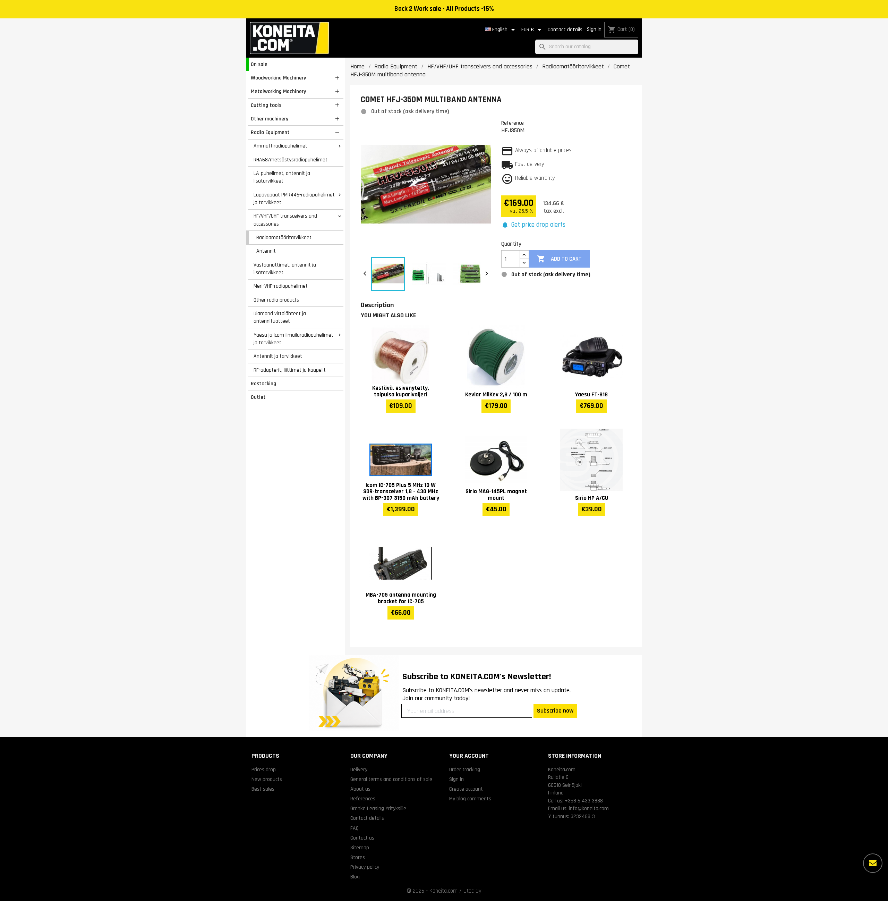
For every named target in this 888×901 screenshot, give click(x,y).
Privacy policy (364, 867)
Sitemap (359, 847)
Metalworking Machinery (278, 91)
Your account (469, 756)
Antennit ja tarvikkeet (278, 356)
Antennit (266, 250)
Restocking (263, 383)
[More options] (872, 863)
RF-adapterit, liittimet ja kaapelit (290, 370)
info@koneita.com (589, 808)
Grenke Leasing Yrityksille (378, 808)
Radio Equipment (270, 132)
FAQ (354, 828)
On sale (259, 64)
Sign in (594, 29)
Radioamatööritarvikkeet (283, 237)
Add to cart (559, 259)
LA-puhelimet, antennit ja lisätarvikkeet (282, 177)
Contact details (565, 29)
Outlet (258, 397)
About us (360, 788)
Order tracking (464, 769)
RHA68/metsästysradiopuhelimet (290, 159)
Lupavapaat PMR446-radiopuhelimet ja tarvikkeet (294, 198)
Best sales (262, 788)
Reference (512, 122)
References (362, 798)
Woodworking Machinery (278, 77)
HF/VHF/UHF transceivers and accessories (285, 219)
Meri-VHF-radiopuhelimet (281, 286)
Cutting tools (266, 105)
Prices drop (263, 769)
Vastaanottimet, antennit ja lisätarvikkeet (285, 268)
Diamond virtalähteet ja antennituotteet (280, 317)
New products (266, 779)
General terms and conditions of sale (391, 779)
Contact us (362, 837)
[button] (533, 225)
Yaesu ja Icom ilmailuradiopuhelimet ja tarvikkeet (293, 338)
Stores (357, 857)
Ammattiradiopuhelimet (280, 145)
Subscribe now (555, 711)
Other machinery (269, 118)
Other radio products (276, 299)
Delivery (358, 769)
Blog (355, 876)
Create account (466, 788)
